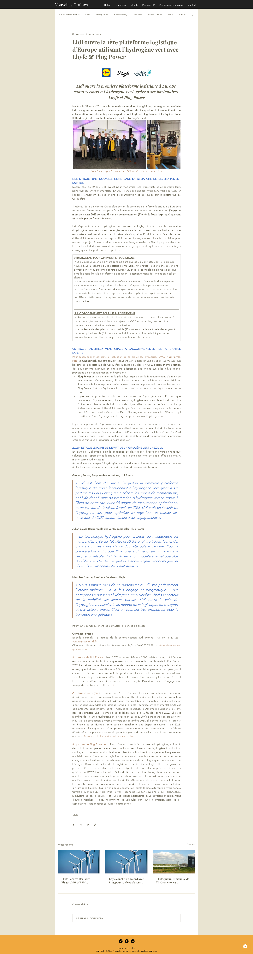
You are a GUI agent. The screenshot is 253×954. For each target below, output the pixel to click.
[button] (191, 14)
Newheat (137, 14)
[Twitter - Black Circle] (121, 941)
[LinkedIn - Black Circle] (133, 941)
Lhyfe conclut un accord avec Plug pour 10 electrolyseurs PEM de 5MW (126, 880)
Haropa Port (102, 14)
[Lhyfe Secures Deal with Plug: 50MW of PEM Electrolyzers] (79, 861)
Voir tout (191, 844)
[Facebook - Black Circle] (127, 941)
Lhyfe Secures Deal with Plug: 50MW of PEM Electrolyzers (75, 880)
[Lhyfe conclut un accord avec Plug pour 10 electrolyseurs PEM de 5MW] (126, 861)
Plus (181, 14)
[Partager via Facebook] (73, 824)
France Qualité (155, 14)
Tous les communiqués (69, 14)
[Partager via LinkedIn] (88, 824)
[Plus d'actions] (179, 34)
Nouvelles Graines (71, 4)
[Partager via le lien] (95, 824)
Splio (170, 14)
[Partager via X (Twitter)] (81, 824)
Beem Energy (120, 14)
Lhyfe (87, 14)
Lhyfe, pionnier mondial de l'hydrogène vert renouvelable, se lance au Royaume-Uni (172, 880)
